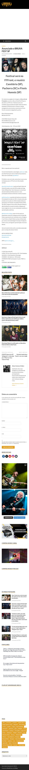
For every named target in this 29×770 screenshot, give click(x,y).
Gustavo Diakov (17, 53)
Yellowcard (4, 747)
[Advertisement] (14, 24)
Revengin (12, 738)
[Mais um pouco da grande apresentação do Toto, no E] (14, 502)
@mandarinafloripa (6, 235)
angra (3, 722)
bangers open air (21, 722)
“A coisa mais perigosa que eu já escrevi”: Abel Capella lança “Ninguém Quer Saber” (19, 628)
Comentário (5, 402)
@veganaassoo (5, 237)
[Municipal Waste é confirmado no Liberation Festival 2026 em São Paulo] (14, 333)
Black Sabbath (22, 724)
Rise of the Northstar (19, 738)
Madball (15, 732)
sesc (14, 740)
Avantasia (15, 722)
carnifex (8, 726)
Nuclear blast (19, 734)
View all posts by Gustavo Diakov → (18, 384)
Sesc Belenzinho (19, 740)
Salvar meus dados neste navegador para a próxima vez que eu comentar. (14, 443)
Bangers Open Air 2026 (7, 724)
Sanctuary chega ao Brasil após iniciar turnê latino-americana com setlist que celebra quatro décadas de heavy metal (13, 318)
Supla (10, 743)
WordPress (9, 768)
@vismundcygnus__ (9, 240)
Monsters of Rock (6, 734)
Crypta (13, 726)
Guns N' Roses (5, 730)
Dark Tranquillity (19, 726)
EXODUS (20, 728)
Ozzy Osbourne (11, 736)
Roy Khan (4, 740)
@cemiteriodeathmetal (7, 186)
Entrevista (11, 728)
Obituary (4, 736)
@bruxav (22, 171)
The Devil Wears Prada (7, 745)
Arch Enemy (8, 722)
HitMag (15, 768)
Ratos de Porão (5, 738)
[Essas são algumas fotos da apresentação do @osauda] (14, 476)
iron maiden (17, 730)
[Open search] (25, 41)
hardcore (11, 730)
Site (3, 433)
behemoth (16, 724)
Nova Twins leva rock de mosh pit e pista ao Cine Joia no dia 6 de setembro (13, 293)
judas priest (23, 730)
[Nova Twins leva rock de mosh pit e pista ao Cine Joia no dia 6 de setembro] (14, 283)
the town (15, 745)
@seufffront (16, 175)
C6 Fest (4, 726)
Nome (4, 420)
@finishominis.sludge (7, 213)
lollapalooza (9, 732)
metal (24, 732)
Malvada (20, 732)
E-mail (4, 427)
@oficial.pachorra (6, 197)
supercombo (4, 743)
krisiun (3, 732)
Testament (15, 743)
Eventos (3, 46)
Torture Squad (21, 745)
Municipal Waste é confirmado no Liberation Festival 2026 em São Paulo (14, 343)
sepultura (10, 740)
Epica (16, 728)
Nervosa (13, 734)
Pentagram (17, 736)
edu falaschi (4, 728)
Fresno (24, 728)
